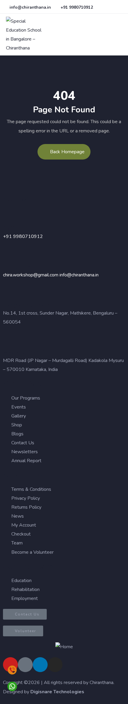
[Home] (64, 646)
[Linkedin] (40, 664)
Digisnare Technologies (57, 691)
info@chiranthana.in (79, 275)
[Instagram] (55, 664)
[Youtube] (10, 664)
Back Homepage (67, 151)
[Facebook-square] (25, 664)
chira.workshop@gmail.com (30, 275)
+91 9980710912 (23, 236)
